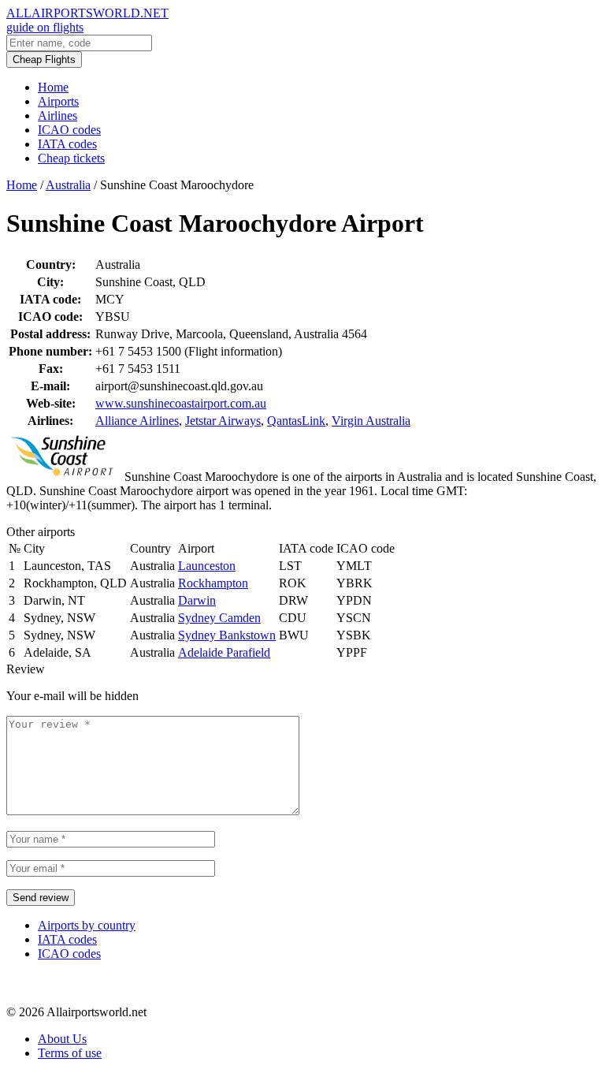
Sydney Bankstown (227, 635)
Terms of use (70, 1053)
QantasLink (296, 420)
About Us (62, 1038)
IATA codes (67, 144)
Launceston (207, 565)
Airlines (57, 115)
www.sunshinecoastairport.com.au (180, 403)
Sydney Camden (219, 617)
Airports (58, 101)
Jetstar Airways (223, 420)
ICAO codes (69, 129)
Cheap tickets (71, 158)
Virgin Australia (371, 420)
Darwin (197, 600)
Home (53, 87)
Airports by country (86, 925)
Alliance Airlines (137, 420)
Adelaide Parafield (224, 652)
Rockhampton (213, 583)
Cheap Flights (44, 59)
